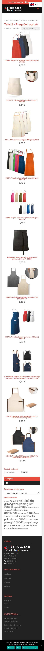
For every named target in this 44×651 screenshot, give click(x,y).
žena (26, 528)
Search (25, 472)
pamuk (10, 516)
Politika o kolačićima (11, 622)
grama (22, 504)
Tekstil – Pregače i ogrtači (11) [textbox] (21, 493)
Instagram (7, 578)
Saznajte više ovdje (30, 648)
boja (12, 500)
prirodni (26, 522)
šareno (23, 528)
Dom (21, 20)
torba (6, 528)
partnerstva (20, 516)
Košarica (7, 604)
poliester (9, 519)
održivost (10, 513)
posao (16, 519)
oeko (18, 513)
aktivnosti (6, 501)
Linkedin (7, 586)
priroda (19, 522)
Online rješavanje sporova (12, 625)
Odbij (18, 648)
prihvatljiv (8, 522)
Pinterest (7, 582)
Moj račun (7, 600)
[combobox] (22, 492)
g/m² (7, 504)
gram (14, 504)
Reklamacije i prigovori (11, 628)
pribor (22, 519)
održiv (25, 510)
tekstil (31, 525)
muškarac (29, 507)
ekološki (26, 501)
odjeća (18, 510)
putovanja (33, 522)
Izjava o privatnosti (10, 618)
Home (6, 20)
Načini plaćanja (9, 631)
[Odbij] (41, 645)
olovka (37, 513)
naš (13, 510)
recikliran (23, 525)
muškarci (34, 507)
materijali (16, 507)
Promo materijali (14, 20)
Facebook (7, 574)
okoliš (31, 513)
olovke (6, 516)
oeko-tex (23, 513)
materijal (8, 507)
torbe (12, 528)
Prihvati (10, 648)
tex (36, 526)
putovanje (10, 525)
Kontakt (7, 607)
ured (16, 528)
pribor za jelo (32, 519)
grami (30, 504)
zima (19, 528)
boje (17, 500)
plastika (30, 516)
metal (23, 507)
